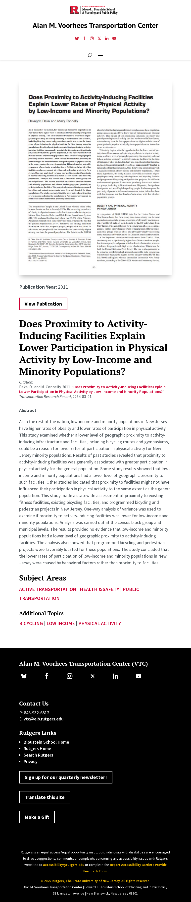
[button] (100, 55)
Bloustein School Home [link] (46, 742)
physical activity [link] (99, 623)
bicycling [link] (31, 623)
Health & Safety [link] (99, 589)
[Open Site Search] (90, 55)
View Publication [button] (43, 304)
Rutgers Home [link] (37, 748)
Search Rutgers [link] (38, 755)
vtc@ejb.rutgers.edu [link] (43, 719)
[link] (77, 39)
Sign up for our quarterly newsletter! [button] (66, 777)
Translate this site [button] (45, 797)
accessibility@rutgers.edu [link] (63, 864)
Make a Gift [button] (37, 817)
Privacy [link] (31, 761)
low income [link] (61, 623)
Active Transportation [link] (47, 589)
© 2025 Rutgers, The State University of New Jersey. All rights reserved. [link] (95, 881)
